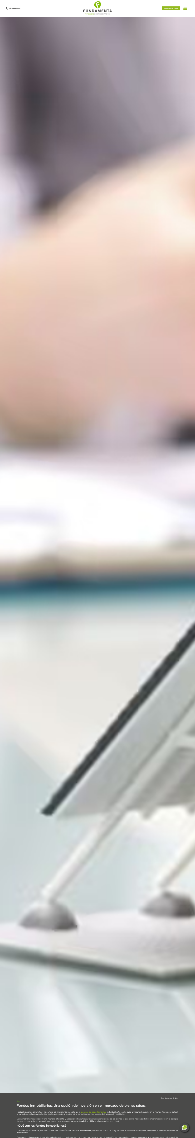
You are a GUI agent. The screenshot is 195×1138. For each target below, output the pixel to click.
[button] (97, 8)
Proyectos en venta (171, 8)
